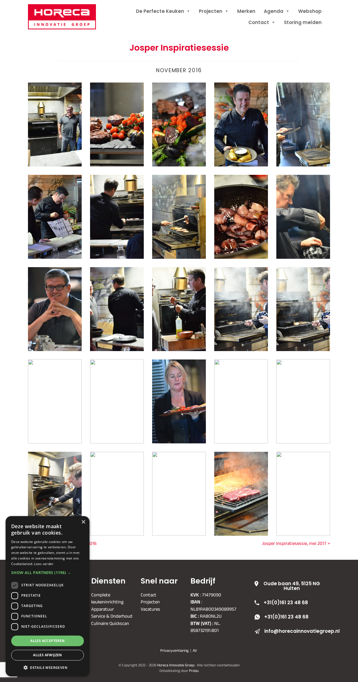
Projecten (210, 11)
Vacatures (150, 608)
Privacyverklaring (174, 650)
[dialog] (48, 596)
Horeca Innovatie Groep (69, 10)
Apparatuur (102, 608)
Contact (258, 22)
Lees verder (43, 563)
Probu (194, 670)
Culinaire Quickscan (110, 622)
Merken (246, 11)
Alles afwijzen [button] (47, 655)
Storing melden (303, 22)
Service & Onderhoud (111, 615)
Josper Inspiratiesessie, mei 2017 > (296, 543)
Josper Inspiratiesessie (179, 48)
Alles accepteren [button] (47, 640)
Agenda (273, 11)
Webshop (310, 11)
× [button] (83, 522)
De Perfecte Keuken (160, 11)
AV (195, 650)
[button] (47, 572)
